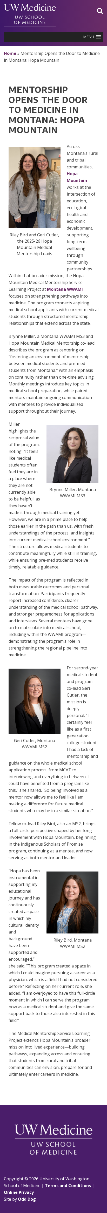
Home (10, 53)
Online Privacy (19, 1192)
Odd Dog (27, 1199)
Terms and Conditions (68, 1185)
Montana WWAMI (65, 289)
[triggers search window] (100, 11)
